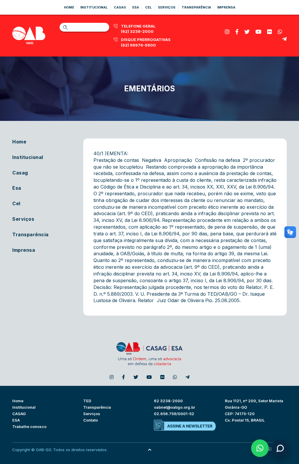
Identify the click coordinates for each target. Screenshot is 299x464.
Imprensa (226, 7)
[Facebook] (237, 32)
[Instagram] (227, 32)
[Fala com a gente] (280, 448)
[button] (260, 448)
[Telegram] (284, 39)
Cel (148, 7)
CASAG (19, 413)
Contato (90, 420)
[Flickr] (269, 32)
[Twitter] (247, 32)
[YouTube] (258, 32)
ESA (16, 420)
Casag (120, 7)
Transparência (196, 7)
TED (87, 400)
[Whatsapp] (280, 32)
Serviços (166, 7)
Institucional (94, 7)
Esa (135, 7)
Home (69, 7)
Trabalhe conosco (29, 426)
